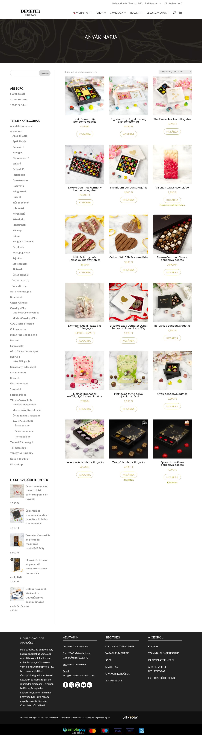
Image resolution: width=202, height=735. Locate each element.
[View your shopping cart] (180, 15)
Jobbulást (18, 208)
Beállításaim (151, 3)
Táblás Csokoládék (21, 400)
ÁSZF (108, 660)
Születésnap (19, 263)
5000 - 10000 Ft (19, 99)
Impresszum (113, 680)
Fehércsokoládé (24, 430)
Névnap (17, 230)
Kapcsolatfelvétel (161, 660)
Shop (100, 13)
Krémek (14, 377)
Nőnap (16, 235)
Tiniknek (17, 269)
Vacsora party (20, 280)
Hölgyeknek (19, 191)
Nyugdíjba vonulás (23, 241)
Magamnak (19, 224)
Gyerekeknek (20, 180)
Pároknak (18, 246)
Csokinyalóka (18, 308)
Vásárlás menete (117, 653)
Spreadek (15, 388)
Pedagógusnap (21, 252)
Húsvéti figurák (21, 361)
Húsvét (16, 196)
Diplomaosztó (20, 157)
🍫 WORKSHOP (81, 13)
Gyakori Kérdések (117, 673)
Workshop (16, 464)
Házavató (18, 185)
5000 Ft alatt (17, 93)
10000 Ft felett (18, 104)
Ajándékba (116, 13)
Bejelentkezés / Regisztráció (127, 3)
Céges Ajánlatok (156, 13)
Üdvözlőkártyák (19, 458)
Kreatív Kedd (18, 372)
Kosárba (85, 340)
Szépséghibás (18, 394)
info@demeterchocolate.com (78, 675)
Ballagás (17, 152)
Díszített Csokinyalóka (25, 312)
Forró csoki (16, 345)
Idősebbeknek (20, 202)
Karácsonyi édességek (23, 366)
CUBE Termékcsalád (22, 323)
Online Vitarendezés (119, 646)
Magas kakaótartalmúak (26, 409)
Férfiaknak (18, 174)
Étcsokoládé (22, 425)
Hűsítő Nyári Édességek (24, 351)
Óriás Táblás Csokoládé (26, 415)
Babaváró (18, 146)
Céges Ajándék (18, 302)
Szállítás (111, 666)
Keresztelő (18, 213)
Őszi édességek (19, 383)
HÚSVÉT (15, 356)
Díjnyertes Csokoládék (23, 334)
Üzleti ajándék (20, 274)
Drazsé (14, 340)
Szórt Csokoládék (22, 421)
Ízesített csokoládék (24, 404)
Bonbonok (16, 296)
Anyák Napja (19, 135)
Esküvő (16, 163)
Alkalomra (16, 131)
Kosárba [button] (85, 134)
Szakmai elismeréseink (163, 653)
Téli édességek (18, 447)
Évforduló (18, 168)
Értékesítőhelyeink (161, 677)
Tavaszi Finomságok (22, 442)
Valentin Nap (19, 285)
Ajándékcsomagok (21, 125)
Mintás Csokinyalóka (24, 317)
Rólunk (134, 13)
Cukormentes (18, 329)
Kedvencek (175, 3)
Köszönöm (18, 219)
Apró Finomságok (20, 291)
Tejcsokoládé (22, 436)
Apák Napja (19, 141)
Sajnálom (17, 258)
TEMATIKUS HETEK (21, 453)
